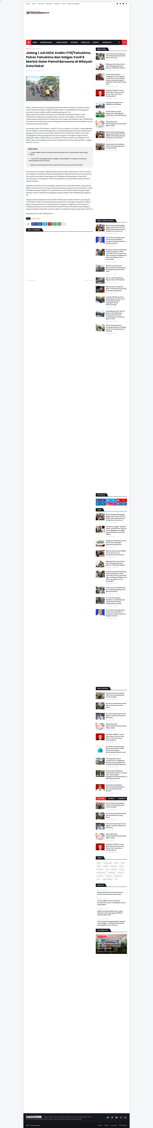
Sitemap (41, 4)
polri (98, 879)
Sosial (121, 866)
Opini (122, 863)
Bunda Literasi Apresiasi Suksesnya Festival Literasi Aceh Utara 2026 (56, 165)
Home (28, 4)
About (34, 4)
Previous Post (31, 280)
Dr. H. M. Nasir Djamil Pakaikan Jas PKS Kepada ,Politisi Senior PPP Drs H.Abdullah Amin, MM (115, 601)
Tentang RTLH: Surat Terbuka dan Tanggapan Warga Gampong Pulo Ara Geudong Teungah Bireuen (116, 761)
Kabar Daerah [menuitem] (62, 42)
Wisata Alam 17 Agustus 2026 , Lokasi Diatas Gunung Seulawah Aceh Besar (116, 289)
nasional (99, 876)
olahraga (108, 876)
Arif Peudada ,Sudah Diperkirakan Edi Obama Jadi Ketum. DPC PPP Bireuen (116, 113)
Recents (111, 799)
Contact (114, 1125)
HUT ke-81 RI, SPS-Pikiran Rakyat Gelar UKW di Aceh (115, 279)
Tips (107, 869)
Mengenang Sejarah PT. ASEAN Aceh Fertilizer (114, 103)
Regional (113, 866)
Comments (122, 799)
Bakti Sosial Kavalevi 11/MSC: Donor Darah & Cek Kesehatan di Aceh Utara (116, 553)
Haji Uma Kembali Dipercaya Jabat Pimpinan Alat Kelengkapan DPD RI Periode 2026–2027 (110, 913)
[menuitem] (28, 42)
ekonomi (113, 869)
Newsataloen (35, 1125)
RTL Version (123, 1125)
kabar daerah (36, 49)
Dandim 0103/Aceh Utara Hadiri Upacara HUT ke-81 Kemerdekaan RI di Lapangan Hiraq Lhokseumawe (115, 301)
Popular (101, 799)
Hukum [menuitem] (95, 42)
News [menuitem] (35, 42)
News (116, 863)
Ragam (106, 866)
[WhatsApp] (54, 224)
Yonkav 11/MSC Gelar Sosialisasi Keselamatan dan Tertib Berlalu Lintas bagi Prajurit (111, 902)
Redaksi (57, 4)
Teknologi (100, 869)
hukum (122, 869)
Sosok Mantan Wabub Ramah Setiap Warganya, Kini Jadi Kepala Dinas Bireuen (115, 788)
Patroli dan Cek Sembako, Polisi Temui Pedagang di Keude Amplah (115, 146)
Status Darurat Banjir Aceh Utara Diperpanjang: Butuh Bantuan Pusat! (115, 56)
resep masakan (107, 879)
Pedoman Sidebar (74, 4)
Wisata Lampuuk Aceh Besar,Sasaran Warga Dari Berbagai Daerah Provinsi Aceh (116, 268)
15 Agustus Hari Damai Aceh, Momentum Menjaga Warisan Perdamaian (116, 542)
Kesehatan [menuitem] (107, 42)
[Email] (59, 224)
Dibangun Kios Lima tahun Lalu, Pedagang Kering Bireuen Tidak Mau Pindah (115, 66)
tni (116, 879)
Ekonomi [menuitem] (74, 42)
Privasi (64, 4)
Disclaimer (49, 4)
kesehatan (112, 872)
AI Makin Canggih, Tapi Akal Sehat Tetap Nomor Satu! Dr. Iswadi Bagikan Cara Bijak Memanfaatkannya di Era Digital (116, 530)
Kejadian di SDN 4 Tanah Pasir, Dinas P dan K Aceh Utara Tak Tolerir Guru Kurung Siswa (115, 93)
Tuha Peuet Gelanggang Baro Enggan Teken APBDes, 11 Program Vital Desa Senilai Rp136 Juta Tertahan (111, 923)
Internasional (108, 863)
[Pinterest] (50, 224)
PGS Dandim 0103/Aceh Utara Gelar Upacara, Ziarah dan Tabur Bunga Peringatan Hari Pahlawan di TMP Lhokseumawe (116, 775)
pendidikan (117, 876)
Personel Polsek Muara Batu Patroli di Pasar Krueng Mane (116, 705)
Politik (98, 866)
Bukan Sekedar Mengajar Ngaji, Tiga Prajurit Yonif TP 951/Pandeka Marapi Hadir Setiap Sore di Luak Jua (115, 135)
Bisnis (98, 863)
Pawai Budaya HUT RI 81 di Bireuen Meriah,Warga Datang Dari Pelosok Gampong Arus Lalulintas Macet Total (115, 315)
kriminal (120, 872)
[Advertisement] (89, 22)
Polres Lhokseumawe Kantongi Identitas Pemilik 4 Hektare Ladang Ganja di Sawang (116, 328)
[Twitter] (45, 224)
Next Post (88, 280)
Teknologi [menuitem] (85, 42)
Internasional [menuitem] (46, 42)
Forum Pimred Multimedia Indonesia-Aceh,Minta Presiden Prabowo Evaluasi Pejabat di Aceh (116, 240)
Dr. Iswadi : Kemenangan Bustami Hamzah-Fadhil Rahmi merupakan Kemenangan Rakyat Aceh (116, 749)
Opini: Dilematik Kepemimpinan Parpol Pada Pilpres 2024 (116, 123)
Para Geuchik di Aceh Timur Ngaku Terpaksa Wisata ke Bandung (116, 715)
